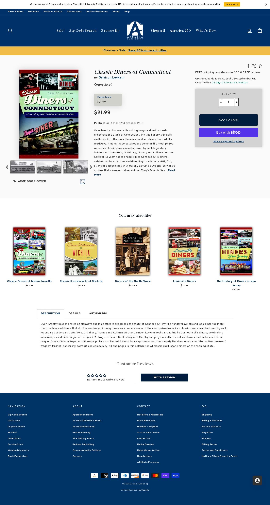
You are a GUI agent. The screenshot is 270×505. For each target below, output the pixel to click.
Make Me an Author (148, 450)
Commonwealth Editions (87, 450)
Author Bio (98, 313)
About (116, 11)
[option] (135, 50)
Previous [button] (7, 166)
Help (127, 11)
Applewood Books (83, 414)
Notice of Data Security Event (220, 456)
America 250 (180, 30)
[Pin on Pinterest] (260, 66)
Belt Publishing (81, 432)
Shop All (158, 30)
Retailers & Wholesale (150, 414)
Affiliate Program (148, 462)
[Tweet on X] (254, 66)
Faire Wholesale (146, 420)
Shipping (207, 414)
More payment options (228, 141)
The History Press (83, 438)
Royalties (207, 432)
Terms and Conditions (215, 450)
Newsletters (144, 456)
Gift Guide (14, 420)
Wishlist (12, 432)
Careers (77, 456)
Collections (14, 438)
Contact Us (143, 438)
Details (74, 313)
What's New (206, 30)
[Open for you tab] (257, 480)
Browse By (110, 30)
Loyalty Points (16, 426)
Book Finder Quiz (18, 456)
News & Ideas (16, 11)
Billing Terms (209, 444)
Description (50, 313)
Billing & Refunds (212, 420)
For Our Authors (211, 426)
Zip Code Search (83, 30)
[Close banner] (266, 4)
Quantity (228, 94)
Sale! (61, 30)
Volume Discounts (18, 450)
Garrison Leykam (111, 78)
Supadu (145, 490)
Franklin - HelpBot (147, 426)
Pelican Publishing (83, 444)
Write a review (164, 377)
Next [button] (90, 166)
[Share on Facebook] (248, 66)
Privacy (206, 438)
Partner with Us (53, 11)
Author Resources (97, 11)
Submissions (74, 11)
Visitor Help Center (148, 432)
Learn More (232, 4)
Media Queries (145, 444)
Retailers (33, 11)
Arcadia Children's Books (87, 420)
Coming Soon (15, 444)
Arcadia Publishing (83, 426)
